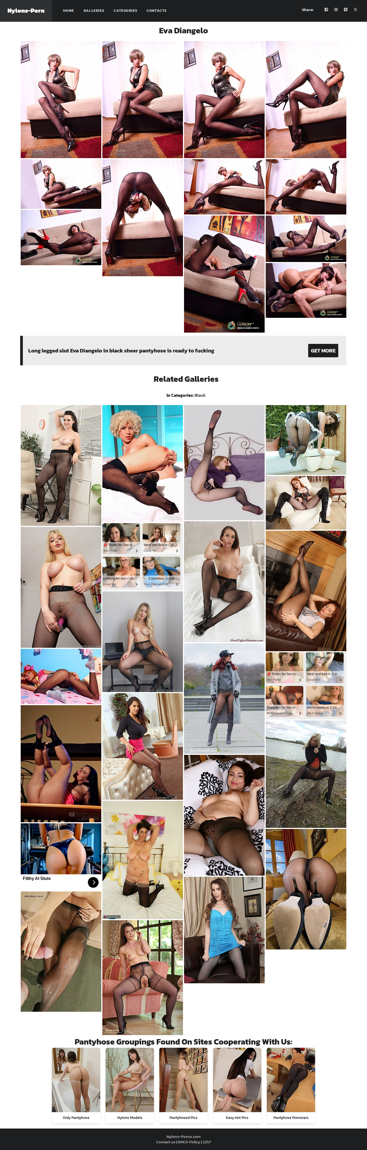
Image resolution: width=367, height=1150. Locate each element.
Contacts (157, 10)
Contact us (165, 1142)
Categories (125, 10)
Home (68, 10)
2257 (207, 1142)
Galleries (94, 10)
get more (323, 351)
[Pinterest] (336, 9)
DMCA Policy (189, 1142)
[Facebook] (326, 9)
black (200, 395)
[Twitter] (355, 9)
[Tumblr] (345, 9)
